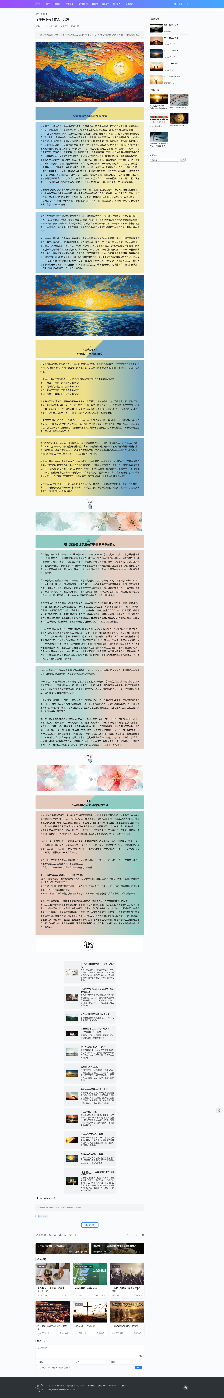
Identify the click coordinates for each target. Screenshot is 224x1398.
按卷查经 (105, 4)
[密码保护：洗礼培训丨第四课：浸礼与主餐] (53, 1274)
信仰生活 (116, 1267)
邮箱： (78, 1362)
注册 (186, 4)
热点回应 (116, 4)
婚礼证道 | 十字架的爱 (85, 1326)
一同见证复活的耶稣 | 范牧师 (125, 1326)
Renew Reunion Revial (84, 1267)
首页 (48, 4)
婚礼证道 (79, 1304)
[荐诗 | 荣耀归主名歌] (156, 79)
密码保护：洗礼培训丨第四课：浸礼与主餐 (51, 1289)
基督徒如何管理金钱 (178, 107)
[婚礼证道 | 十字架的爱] (90, 1312)
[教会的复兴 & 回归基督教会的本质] (53, 1312)
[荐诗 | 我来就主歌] (156, 66)
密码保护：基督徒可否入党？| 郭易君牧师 (159, 144)
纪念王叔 (43, 1216)
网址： (114, 1362)
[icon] (185, 1387)
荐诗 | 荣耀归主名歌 (172, 76)
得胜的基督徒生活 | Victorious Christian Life (158, 107)
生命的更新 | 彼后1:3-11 (86, 1288)
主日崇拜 (57, 4)
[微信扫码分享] (49, 1235)
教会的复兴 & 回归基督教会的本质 (52, 1327)
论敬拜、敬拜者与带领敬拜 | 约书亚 (126, 1289)
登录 (180, 4)
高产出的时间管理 (177, 125)
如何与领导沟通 (156, 126)
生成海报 (42, 1235)
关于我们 (129, 4)
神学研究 (95, 4)
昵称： (41, 1362)
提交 (138, 1367)
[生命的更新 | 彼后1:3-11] (90, 1274)
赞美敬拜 (84, 4)
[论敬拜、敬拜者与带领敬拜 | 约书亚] (127, 1274)
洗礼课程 (41, 1267)
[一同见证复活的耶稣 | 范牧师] (127, 1312)
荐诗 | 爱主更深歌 (171, 38)
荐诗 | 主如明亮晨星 (172, 50)
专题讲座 (69, 4)
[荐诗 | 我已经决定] (156, 28)
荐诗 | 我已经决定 (171, 25)
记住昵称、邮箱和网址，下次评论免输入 (54, 1368)
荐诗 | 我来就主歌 (171, 63)
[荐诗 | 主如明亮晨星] (156, 53)
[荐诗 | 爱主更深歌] (156, 41)
